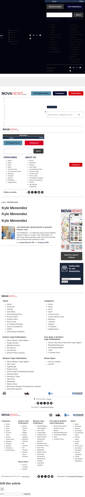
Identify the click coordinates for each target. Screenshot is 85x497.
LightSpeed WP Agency (47, 407)
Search (78, 15)
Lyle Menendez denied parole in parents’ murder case (34, 228)
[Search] (79, 114)
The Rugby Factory (41, 93)
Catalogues (59, 93)
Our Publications (74, 7)
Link (1, 494)
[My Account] (48, 1)
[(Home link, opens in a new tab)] (11, 414)
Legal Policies (25, 476)
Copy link (27, 494)
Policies (49, 399)
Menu (1, 37)
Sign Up (64, 281)
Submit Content (55, 7)
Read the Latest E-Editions (71, 256)
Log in (54, 1)
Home (4, 202)
